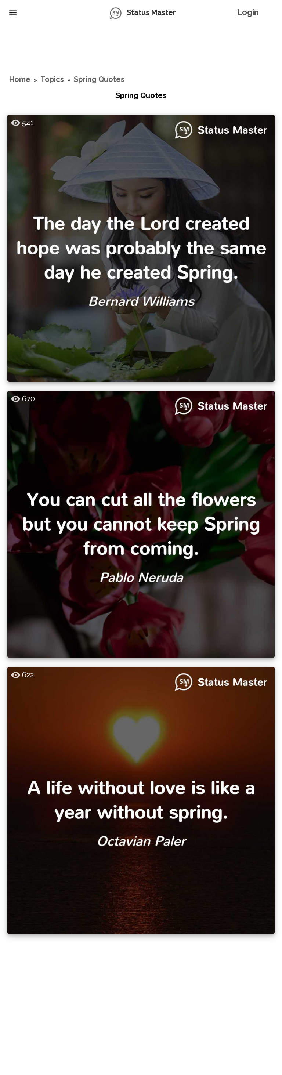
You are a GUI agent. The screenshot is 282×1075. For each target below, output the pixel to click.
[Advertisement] (141, 49)
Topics (52, 79)
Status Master (151, 12)
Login (248, 12)
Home (19, 79)
